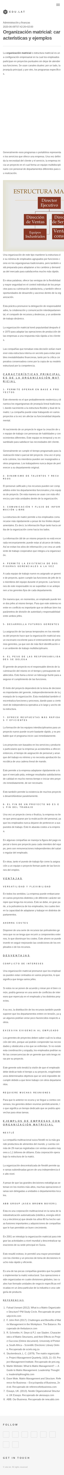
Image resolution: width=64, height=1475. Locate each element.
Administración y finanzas (16, 22)
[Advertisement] (32, 113)
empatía (28, 1050)
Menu (58, 4)
